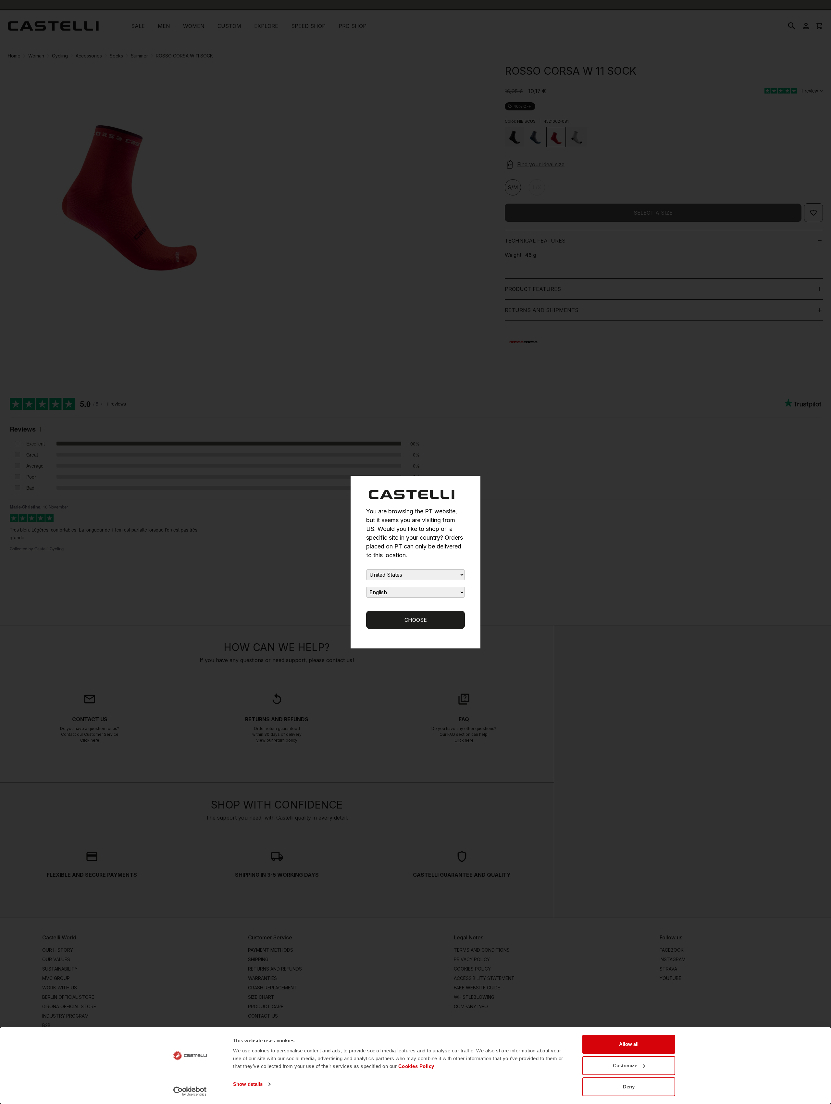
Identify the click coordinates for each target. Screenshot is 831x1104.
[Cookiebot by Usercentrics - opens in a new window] (190, 1091)
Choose (415, 620)
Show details (248, 1084)
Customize (625, 1065)
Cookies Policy (416, 1066)
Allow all (629, 1044)
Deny (629, 1086)
